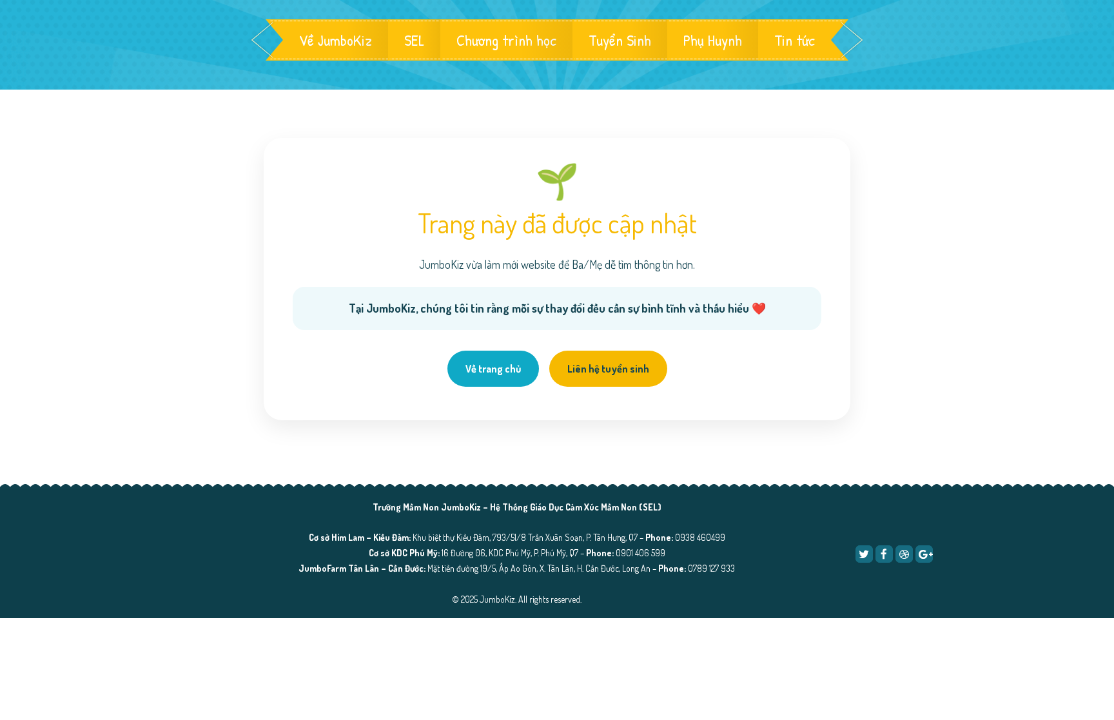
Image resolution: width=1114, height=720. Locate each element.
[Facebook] (884, 554)
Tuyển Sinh (620, 40)
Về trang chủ (493, 368)
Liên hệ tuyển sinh (608, 368)
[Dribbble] (904, 554)
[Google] (924, 554)
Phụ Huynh (712, 40)
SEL (414, 40)
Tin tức (794, 40)
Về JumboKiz (335, 40)
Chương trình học (506, 40)
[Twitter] (864, 554)
